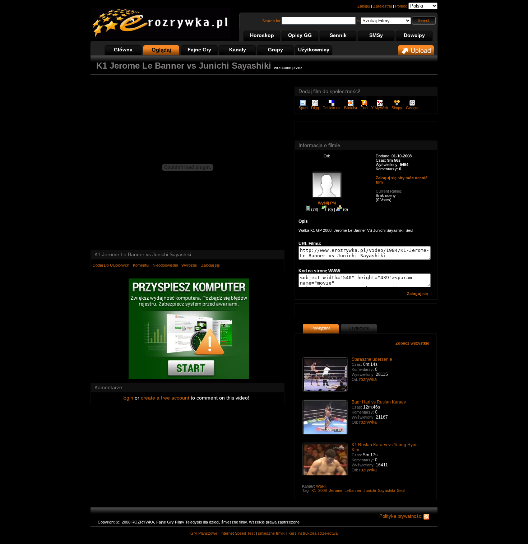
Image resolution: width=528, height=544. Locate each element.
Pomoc (401, 6)
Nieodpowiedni (165, 265)
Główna (123, 49)
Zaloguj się (210, 265)
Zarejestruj (382, 6)
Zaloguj (363, 6)
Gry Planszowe (203, 533)
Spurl (302, 108)
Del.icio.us (332, 108)
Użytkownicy (313, 49)
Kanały (237, 49)
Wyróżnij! (189, 265)
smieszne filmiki (271, 533)
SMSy (376, 35)
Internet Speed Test (238, 533)
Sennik (338, 35)
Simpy (397, 108)
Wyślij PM (327, 203)
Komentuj (141, 265)
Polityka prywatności (400, 516)
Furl (364, 108)
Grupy (275, 49)
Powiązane (320, 328)
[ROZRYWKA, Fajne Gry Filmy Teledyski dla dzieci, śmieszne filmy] (161, 38)
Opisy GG (300, 35)
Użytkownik (359, 328)
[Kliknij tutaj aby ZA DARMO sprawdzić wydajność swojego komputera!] (189, 377)
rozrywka (368, 379)
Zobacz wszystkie (412, 343)
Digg (315, 108)
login (127, 398)
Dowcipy (414, 35)
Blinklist (350, 108)
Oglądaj (161, 50)
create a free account (165, 398)
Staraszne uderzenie (372, 359)
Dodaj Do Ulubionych (111, 265)
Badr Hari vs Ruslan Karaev (379, 402)
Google (412, 108)
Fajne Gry (199, 49)
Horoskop (262, 35)
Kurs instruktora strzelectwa (313, 533)
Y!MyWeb (379, 108)
